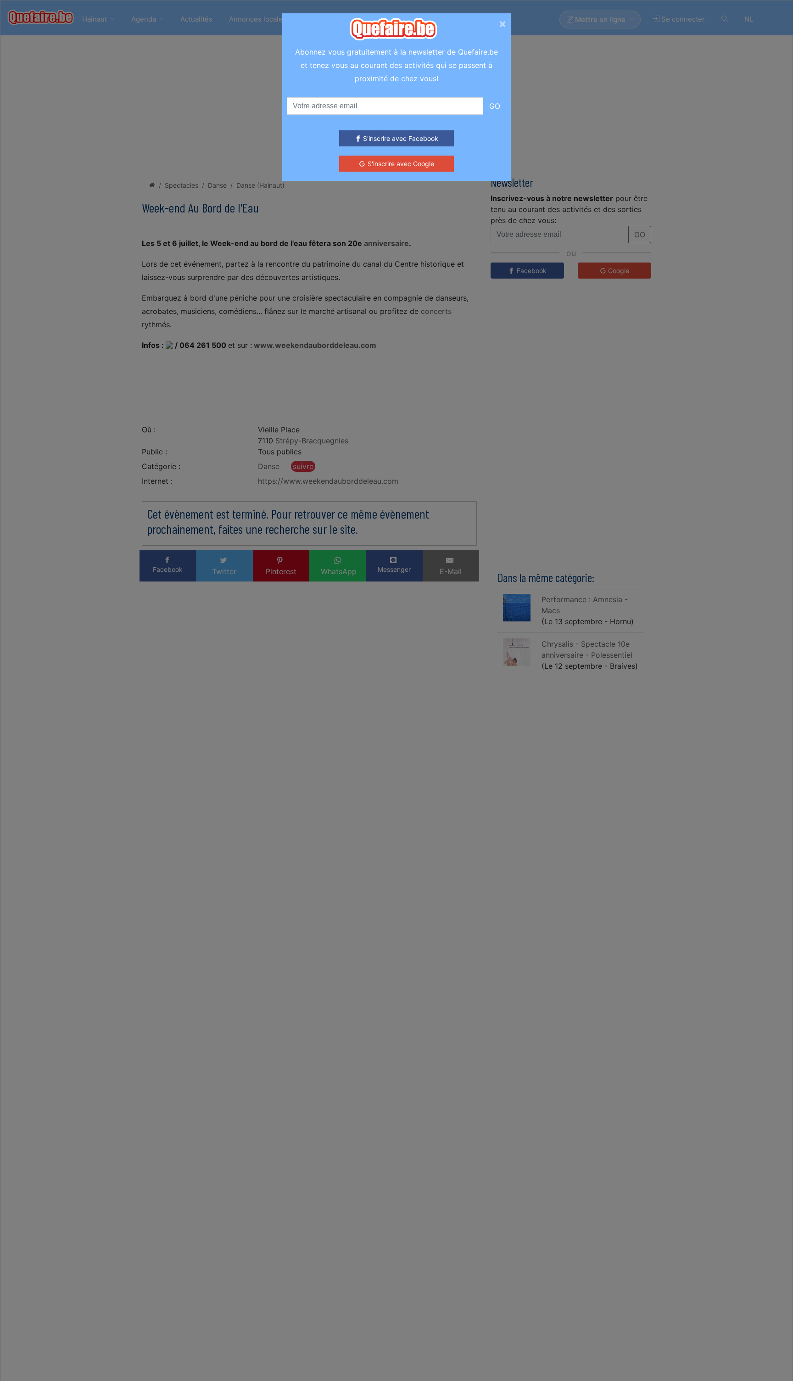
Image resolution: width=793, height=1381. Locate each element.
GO (494, 106)
